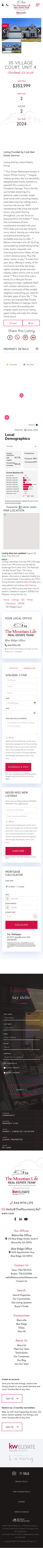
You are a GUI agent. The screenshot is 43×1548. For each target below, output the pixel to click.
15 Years (21, 887)
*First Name (7, 1014)
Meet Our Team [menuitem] (21, 1348)
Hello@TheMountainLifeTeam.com (21, 1211)
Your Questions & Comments (16, 718)
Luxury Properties (12, 1139)
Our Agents (18, 651)
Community (8, 1115)
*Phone (6, 1044)
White (30, 599)
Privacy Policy (15, 776)
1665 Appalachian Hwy (22, 1252)
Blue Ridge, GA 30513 (21, 1255)
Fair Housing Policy (21, 1491)
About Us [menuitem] (21, 1345)
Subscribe (18, 850)
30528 (21, 603)
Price (7, 895)
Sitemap (21, 1502)
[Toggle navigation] (38, 4)
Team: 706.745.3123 (21, 1269)
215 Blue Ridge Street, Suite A (23, 1238)
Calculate (21, 924)
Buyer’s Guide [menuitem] (21, 1306)
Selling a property (13, 1073)
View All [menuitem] (22, 1331)
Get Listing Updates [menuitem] (21, 1302)
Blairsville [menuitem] (21, 1320)
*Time (7, 708)
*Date (7, 698)
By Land (6, 1147)
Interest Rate (10, 912)
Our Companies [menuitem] (21, 1356)
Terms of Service (28, 776)
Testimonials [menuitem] (21, 1352)
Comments (7, 1053)
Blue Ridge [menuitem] (21, 1323)
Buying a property (12, 1068)
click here (29, 585)
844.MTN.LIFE (14, 645)
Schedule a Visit (29, 668)
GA (22, 599)
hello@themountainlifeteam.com (21, 1277)
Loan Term (9, 881)
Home (6, 599)
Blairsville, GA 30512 (21, 1242)
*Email (5, 1034)
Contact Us (9, 651)
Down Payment (10, 903)
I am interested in (10, 1063)
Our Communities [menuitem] (21, 1298)
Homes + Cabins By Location (18, 1131)
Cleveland (11, 603)
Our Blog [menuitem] (21, 1360)
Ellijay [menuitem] (22, 1327)
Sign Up (9, 1426)
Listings (15, 599)
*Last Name (7, 1024)
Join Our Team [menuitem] (21, 1363)
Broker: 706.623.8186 (21, 1273)
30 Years (11, 887)
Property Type (10, 1123)
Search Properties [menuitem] (21, 1294)
